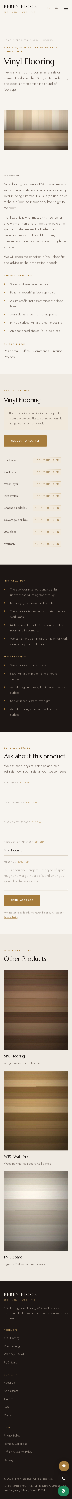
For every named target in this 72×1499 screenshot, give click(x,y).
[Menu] (66, 8)
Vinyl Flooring (12, 1346)
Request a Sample (25, 441)
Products (22, 40)
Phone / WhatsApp (23, 822)
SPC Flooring (12, 1338)
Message (16, 861)
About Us (9, 1382)
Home (7, 40)
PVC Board (10, 1362)
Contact (8, 1415)
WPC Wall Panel (14, 1354)
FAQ (6, 1407)
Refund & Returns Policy (18, 1452)
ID (56, 8)
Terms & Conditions (15, 1444)
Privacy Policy (11, 917)
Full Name (17, 782)
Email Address (20, 802)
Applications (11, 1391)
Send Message (22, 900)
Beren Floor (20, 8)
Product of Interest (25, 841)
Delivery (8, 1460)
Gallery (8, 1399)
